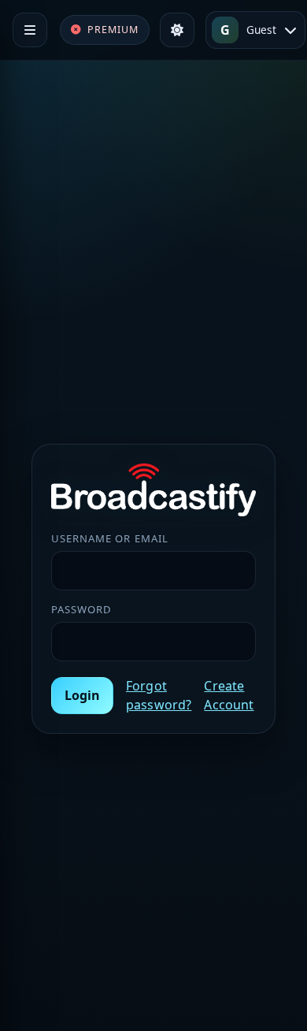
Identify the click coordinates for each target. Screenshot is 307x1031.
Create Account (228, 695)
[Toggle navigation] (30, 30)
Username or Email (109, 538)
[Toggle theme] (177, 30)
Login (82, 695)
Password (81, 609)
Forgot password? (158, 695)
